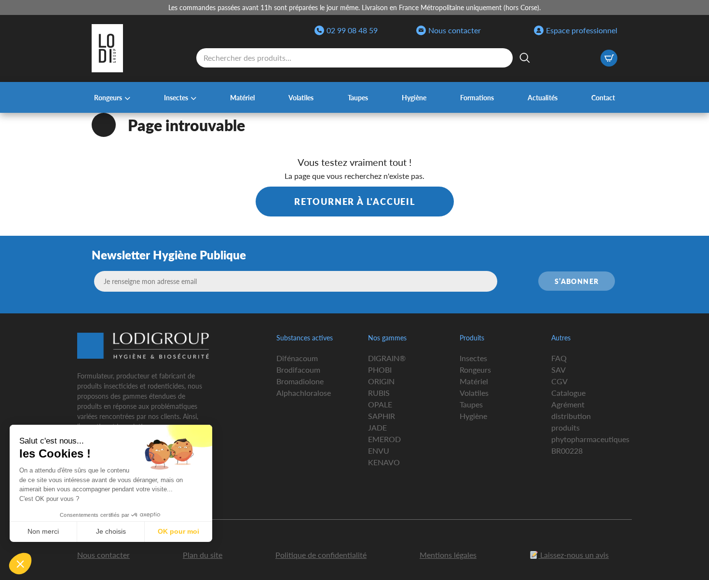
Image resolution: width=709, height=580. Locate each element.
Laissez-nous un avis (573, 554)
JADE (377, 427)
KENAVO (384, 462)
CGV (559, 381)
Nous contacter (454, 30)
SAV (558, 369)
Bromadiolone (300, 381)
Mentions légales (448, 554)
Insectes (176, 97)
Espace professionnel (581, 30)
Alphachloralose (303, 392)
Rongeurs (108, 97)
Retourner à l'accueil (354, 201)
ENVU (378, 450)
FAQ (559, 358)
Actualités (543, 97)
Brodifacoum (298, 369)
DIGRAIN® (387, 358)
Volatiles (301, 97)
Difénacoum (297, 358)
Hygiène (414, 97)
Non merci (43, 531)
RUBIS (379, 392)
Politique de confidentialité (321, 554)
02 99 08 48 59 (352, 30)
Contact (603, 97)
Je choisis (111, 531)
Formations (477, 97)
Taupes (358, 97)
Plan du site (202, 554)
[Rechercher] (524, 57)
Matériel (242, 97)
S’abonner (577, 281)
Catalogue (568, 392)
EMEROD (384, 439)
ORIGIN (381, 381)
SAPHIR (381, 415)
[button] (20, 563)
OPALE (380, 404)
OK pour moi (178, 531)
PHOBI (380, 369)
